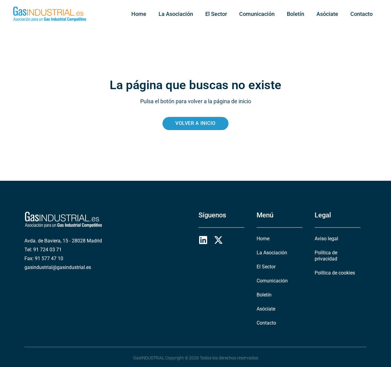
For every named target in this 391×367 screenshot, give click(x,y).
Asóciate (327, 14)
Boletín (295, 14)
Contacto (361, 14)
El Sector (216, 14)
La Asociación (176, 14)
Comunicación (257, 14)
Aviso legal (326, 239)
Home (138, 14)
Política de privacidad (326, 256)
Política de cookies (335, 273)
